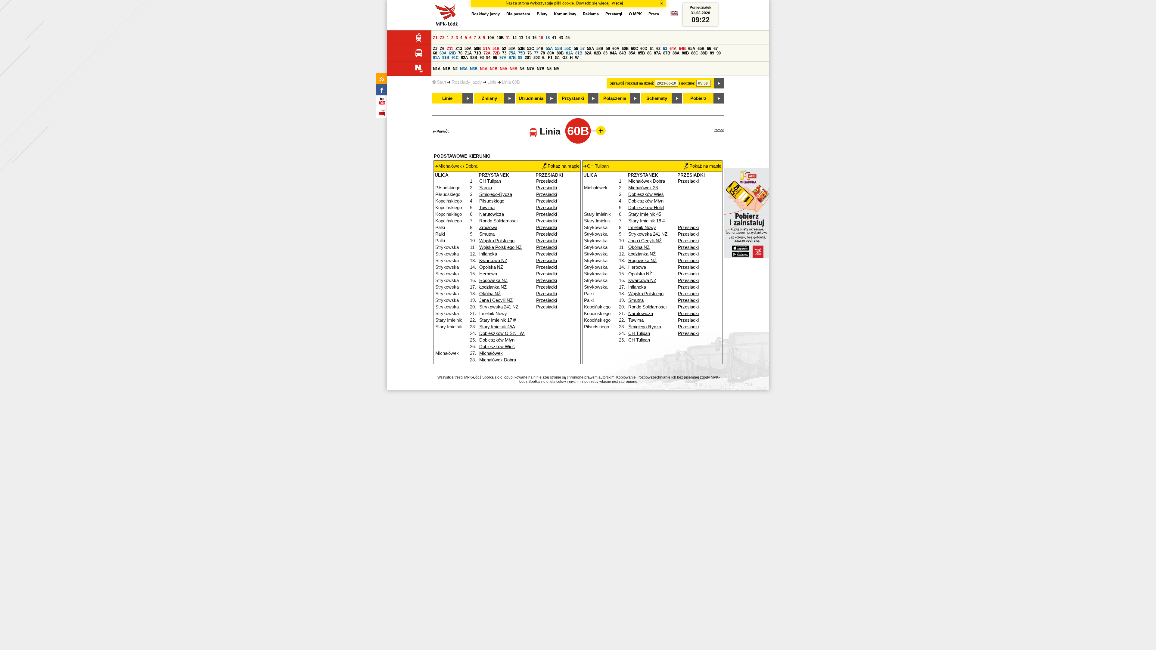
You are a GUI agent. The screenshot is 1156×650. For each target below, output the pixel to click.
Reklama (591, 14)
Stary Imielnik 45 (644, 214)
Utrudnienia (531, 98)
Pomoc (719, 130)
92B (473, 57)
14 (528, 38)
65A (691, 48)
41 (554, 38)
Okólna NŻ (490, 293)
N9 (556, 69)
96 (495, 57)
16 (541, 38)
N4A (483, 69)
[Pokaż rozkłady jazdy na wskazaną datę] (719, 83)
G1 (557, 57)
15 (534, 38)
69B (452, 53)
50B (477, 48)
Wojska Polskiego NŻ (500, 247)
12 (514, 38)
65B (701, 48)
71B (477, 53)
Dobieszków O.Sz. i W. (502, 333)
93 (482, 57)
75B (521, 53)
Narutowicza (491, 214)
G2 (564, 57)
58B (599, 48)
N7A (530, 69)
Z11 (450, 48)
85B (641, 53)
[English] (674, 15)
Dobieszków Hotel (646, 207)
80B (560, 53)
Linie (491, 82)
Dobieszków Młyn (496, 340)
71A (468, 53)
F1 (550, 57)
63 (665, 48)
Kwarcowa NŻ (493, 260)
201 (528, 57)
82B (597, 53)
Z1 (435, 38)
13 (521, 38)
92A (464, 57)
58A (590, 48)
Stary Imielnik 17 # (497, 320)
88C (694, 53)
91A (436, 57)
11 (508, 38)
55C (567, 48)
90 (718, 53)
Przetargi (613, 14)
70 (460, 53)
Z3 (435, 48)
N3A (464, 69)
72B (496, 53)
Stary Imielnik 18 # (646, 220)
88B (685, 53)
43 (561, 38)
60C (634, 48)
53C (530, 48)
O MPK (635, 14)
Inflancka (488, 254)
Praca (653, 14)
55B (558, 48)
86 (649, 53)
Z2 (442, 38)
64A (673, 48)
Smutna (487, 234)
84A (613, 53)
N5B (513, 69)
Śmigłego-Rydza (495, 194)
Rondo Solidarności (498, 220)
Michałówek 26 (643, 187)
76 (529, 53)
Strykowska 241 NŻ (498, 307)
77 (536, 53)
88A (676, 53)
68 (435, 53)
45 (567, 38)
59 (608, 48)
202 (536, 57)
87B (666, 53)
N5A (503, 69)
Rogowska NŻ (493, 280)
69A (443, 53)
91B (445, 57)
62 (658, 48)
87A (657, 53)
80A (550, 53)
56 (576, 48)
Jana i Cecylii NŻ (496, 300)
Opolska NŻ (491, 267)
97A (502, 57)
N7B (540, 69)
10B (500, 38)
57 (582, 48)
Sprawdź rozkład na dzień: (632, 83)
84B (622, 53)
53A (511, 48)
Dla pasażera (518, 14)
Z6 (442, 48)
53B (521, 48)
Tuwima (487, 207)
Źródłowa (488, 227)
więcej (617, 3)
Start (441, 82)
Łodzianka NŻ (493, 287)
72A (486, 53)
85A (632, 53)
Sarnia (485, 187)
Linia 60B (511, 82)
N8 (549, 69)
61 (652, 48)
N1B (446, 69)
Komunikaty (565, 14)
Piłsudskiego (491, 201)
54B (539, 48)
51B (496, 48)
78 (543, 53)
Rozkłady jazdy (467, 82)
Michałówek (491, 353)
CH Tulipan (490, 181)
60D (643, 48)
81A (569, 53)
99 (520, 57)
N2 (455, 69)
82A (588, 53)
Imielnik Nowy (642, 227)
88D (704, 53)
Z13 (458, 48)
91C (455, 57)
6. (543, 57)
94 (488, 57)
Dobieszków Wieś (497, 346)
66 (709, 48)
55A (549, 48)
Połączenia (614, 98)
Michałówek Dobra (497, 360)
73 (504, 53)
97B (512, 57)
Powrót (443, 131)
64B (682, 48)
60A (615, 48)
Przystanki (573, 98)
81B (578, 53)
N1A (436, 69)
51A (486, 48)
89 (712, 53)
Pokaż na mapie (564, 166)
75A (512, 53)
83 (605, 53)
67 (715, 48)
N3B (473, 69)
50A (468, 48)
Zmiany (489, 98)
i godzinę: (687, 83)
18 (547, 38)
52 (504, 48)
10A (490, 38)
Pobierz (698, 98)
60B (625, 48)
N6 (522, 69)
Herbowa (488, 273)
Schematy (656, 98)
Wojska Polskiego (496, 240)
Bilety (542, 14)
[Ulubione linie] (599, 130)
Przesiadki (546, 181)
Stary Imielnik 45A (497, 326)
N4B (493, 69)
